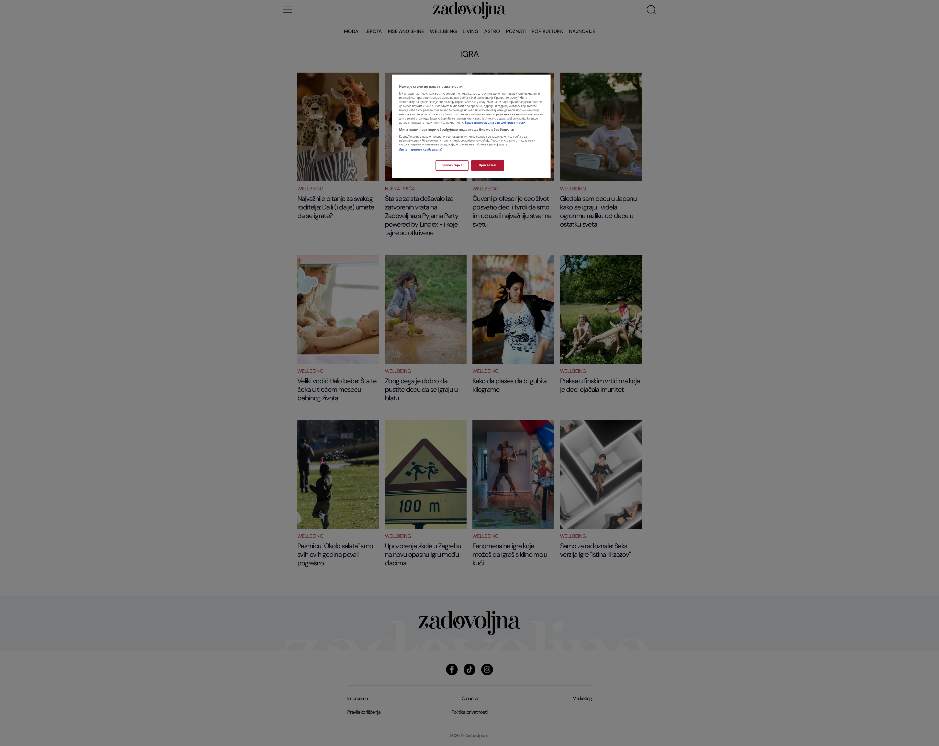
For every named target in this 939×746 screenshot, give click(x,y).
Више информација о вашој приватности (495, 123)
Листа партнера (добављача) (420, 150)
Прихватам (487, 165)
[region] (471, 126)
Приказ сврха (452, 165)
